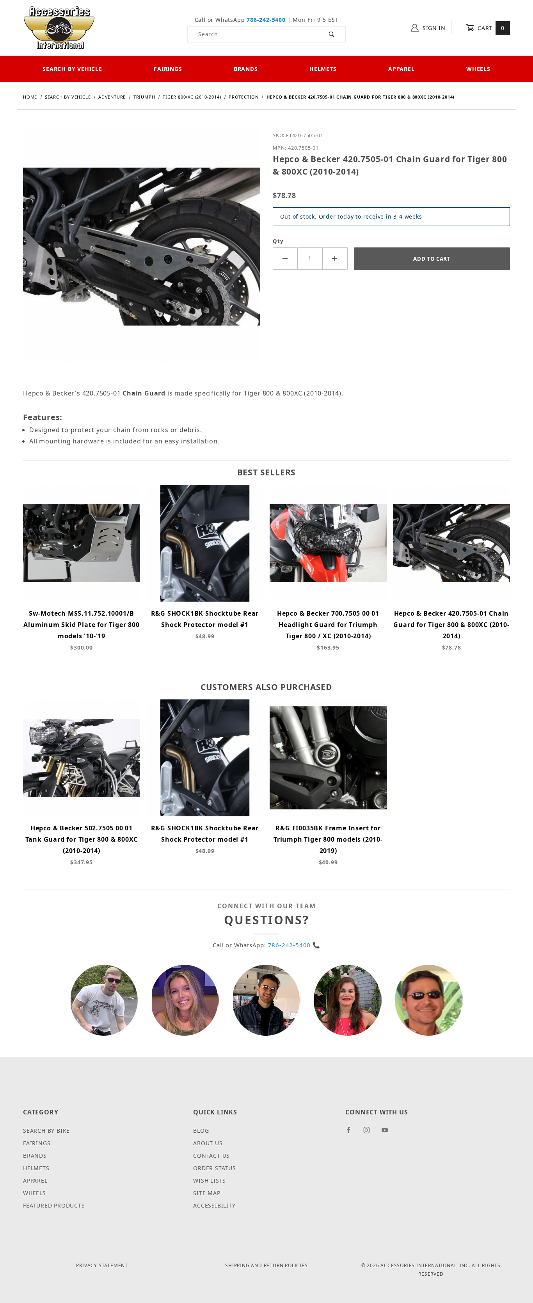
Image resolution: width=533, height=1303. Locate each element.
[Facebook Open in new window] (351, 1133)
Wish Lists (209, 1180)
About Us (207, 1143)
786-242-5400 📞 (294, 945)
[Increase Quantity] (335, 258)
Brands (246, 68)
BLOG (201, 1130)
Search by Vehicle (72, 68)
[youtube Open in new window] (388, 1133)
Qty (278, 241)
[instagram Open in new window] (370, 1133)
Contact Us (211, 1155)
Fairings (168, 68)
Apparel (401, 68)
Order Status (214, 1168)
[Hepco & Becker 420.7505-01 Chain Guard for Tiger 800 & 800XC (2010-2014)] (141, 252)
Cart (490, 28)
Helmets (323, 68)
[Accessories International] (59, 27)
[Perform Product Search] (331, 34)
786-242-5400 (266, 19)
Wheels (478, 68)
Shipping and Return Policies (266, 1265)
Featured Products (54, 1205)
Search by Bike (46, 1130)
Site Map (206, 1193)
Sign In (433, 28)
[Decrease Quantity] (285, 258)
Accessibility (214, 1205)
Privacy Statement (102, 1265)
